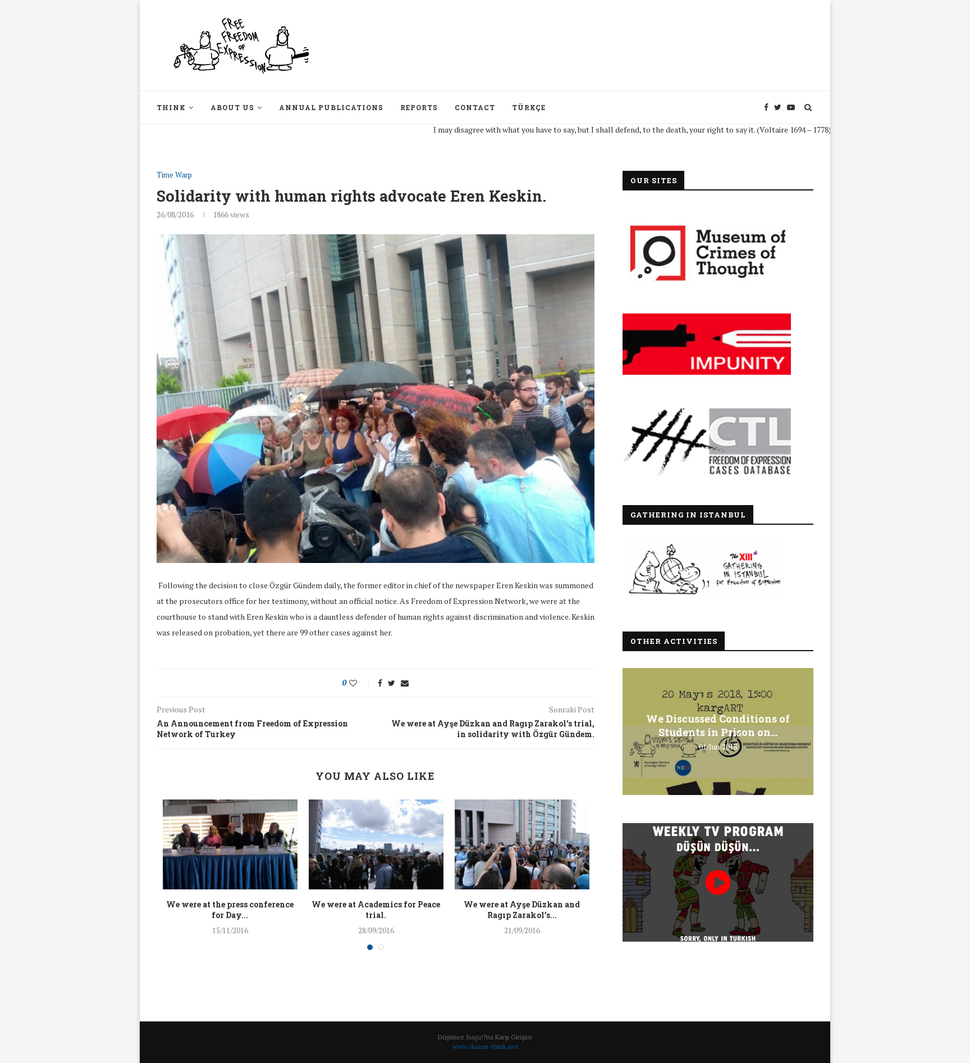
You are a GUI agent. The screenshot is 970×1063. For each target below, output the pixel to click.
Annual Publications (331, 107)
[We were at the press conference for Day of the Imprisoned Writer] (230, 844)
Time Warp (174, 175)
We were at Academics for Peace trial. (376, 910)
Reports (419, 107)
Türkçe (529, 107)
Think (171, 107)
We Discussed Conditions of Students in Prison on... (718, 725)
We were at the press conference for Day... (230, 910)
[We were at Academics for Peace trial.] (376, 844)
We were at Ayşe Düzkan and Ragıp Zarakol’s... (522, 910)
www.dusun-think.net (485, 1046)
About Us (232, 107)
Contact (475, 107)
